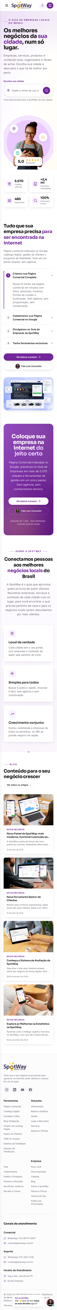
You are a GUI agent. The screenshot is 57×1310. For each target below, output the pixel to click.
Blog (33, 1181)
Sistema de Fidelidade (15, 1143)
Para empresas (38, 1171)
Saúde (34, 1116)
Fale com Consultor (31, 366)
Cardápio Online (12, 1116)
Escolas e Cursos (12, 1191)
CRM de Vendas (12, 1138)
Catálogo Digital (11, 1111)
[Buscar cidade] (46, 90)
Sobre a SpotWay (39, 1186)
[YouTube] (22, 1090)
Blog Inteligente (11, 1121)
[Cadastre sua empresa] (50, 5)
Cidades (35, 1176)
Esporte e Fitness (39, 1130)
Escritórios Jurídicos (13, 1186)
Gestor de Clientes (13, 1134)
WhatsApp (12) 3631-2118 (21, 1257)
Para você (36, 1166)
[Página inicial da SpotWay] (22, 5)
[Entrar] (42, 5)
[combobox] (26, 90)
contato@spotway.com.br (20, 1243)
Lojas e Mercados (40, 1121)
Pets (6, 1166)
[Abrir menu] (7, 5)
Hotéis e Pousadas (13, 1176)
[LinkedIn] (15, 1090)
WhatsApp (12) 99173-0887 (22, 1238)
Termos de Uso (38, 1196)
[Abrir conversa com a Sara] (50, 1302)
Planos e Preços (39, 1191)
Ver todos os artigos (19, 785)
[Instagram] (7, 1090)
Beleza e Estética (39, 1111)
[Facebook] (30, 1090)
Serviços (35, 1126)
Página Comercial (12, 1106)
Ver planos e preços (26, 357)
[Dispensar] (41, 1297)
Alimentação (37, 1106)
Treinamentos (10, 1171)
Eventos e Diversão (13, 1181)
